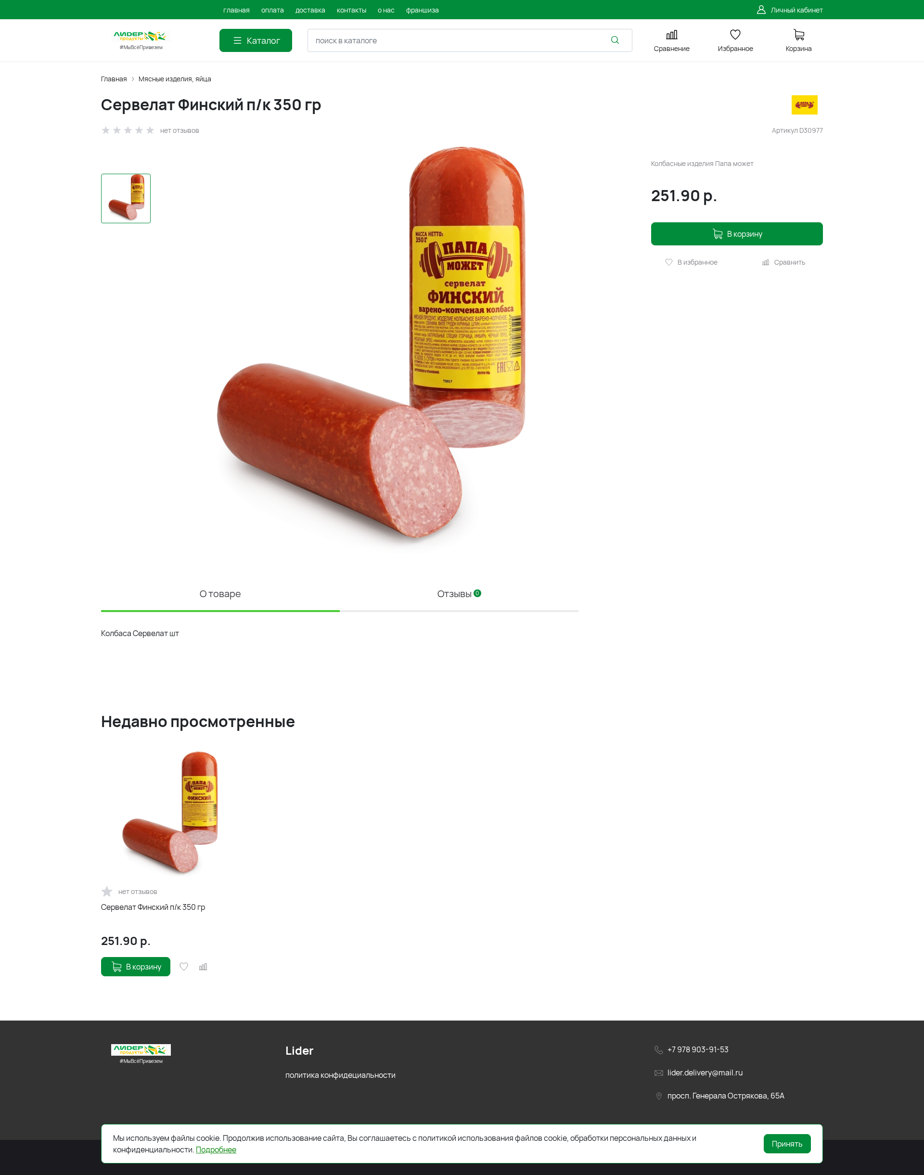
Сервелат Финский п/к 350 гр (153, 907)
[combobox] (470, 40)
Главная (114, 78)
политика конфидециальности (340, 1075)
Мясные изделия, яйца (175, 78)
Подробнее (216, 1149)
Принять (787, 1143)
